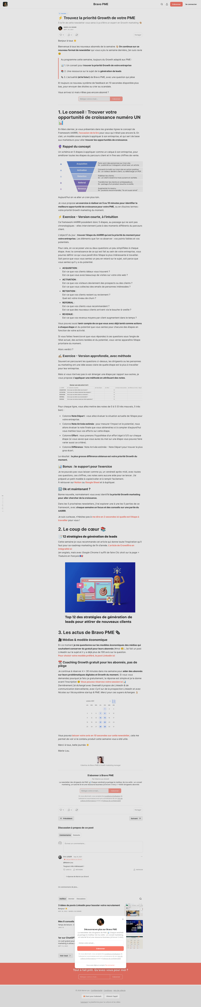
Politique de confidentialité (111, 958)
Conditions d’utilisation (112, 954)
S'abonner (100, 948)
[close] (123, 919)
